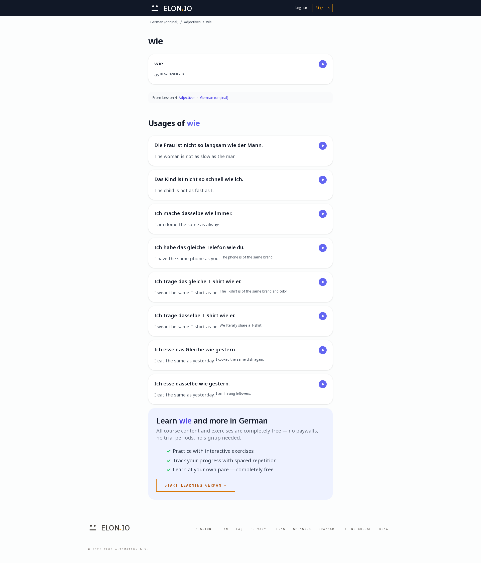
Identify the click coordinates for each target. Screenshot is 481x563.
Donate (386, 529)
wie (209, 22)
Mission (203, 529)
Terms (279, 529)
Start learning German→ (196, 485)
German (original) (164, 22)
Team (223, 529)
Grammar (326, 529)
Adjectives (192, 22)
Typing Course (357, 529)
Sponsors (302, 529)
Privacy (258, 529)
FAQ (239, 529)
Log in (301, 8)
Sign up (322, 8)
